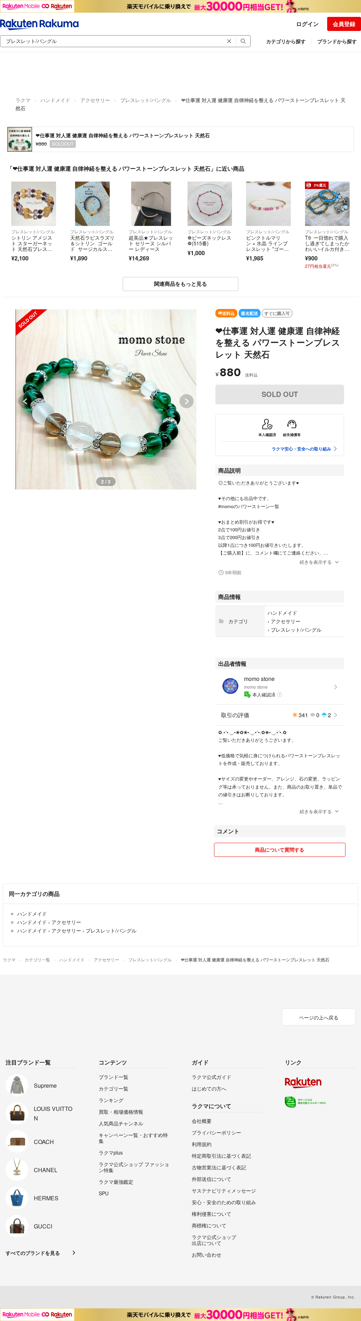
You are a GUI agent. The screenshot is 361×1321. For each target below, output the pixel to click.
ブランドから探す (337, 41)
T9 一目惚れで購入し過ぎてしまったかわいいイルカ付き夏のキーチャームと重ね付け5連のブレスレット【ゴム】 (327, 251)
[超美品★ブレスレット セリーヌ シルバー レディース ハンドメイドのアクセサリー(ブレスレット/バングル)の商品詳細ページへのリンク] (151, 204)
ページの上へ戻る (318, 1017)
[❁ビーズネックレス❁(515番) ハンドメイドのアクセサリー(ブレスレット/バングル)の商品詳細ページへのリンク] (210, 204)
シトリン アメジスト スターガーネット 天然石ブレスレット (31, 246)
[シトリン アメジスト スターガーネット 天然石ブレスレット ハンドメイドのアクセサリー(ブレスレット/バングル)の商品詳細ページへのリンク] (33, 204)
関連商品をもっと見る (180, 283)
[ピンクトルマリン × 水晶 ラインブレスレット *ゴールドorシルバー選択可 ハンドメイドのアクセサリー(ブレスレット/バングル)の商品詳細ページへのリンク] (268, 204)
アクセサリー (95, 99)
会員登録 (344, 24)
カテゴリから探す (286, 41)
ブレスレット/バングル (145, 99)
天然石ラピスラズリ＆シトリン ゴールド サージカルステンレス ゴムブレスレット (92, 248)
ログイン (307, 24)
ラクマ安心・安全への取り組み (301, 448)
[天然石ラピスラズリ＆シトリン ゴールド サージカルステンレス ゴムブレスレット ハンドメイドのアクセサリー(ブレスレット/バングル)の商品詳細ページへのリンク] (92, 204)
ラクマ (23, 99)
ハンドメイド (55, 99)
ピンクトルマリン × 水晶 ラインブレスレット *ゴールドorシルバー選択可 (268, 246)
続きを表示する (316, 561)
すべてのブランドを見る (33, 1252)
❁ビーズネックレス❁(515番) (209, 240)
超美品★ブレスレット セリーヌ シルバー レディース (151, 243)
